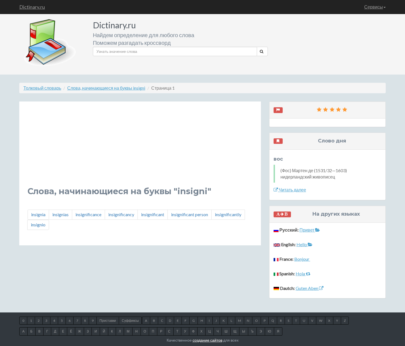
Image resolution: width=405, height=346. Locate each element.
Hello (302, 244)
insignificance (88, 214)
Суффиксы (130, 320)
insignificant (152, 214)
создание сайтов (207, 340)
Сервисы (373, 6)
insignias (60, 214)
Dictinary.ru (32, 7)
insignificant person (189, 214)
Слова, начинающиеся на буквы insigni (106, 87)
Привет (307, 229)
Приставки (107, 320)
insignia (38, 214)
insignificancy (121, 214)
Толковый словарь (42, 87)
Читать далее (292, 189)
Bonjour (302, 259)
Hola (301, 273)
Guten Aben (307, 288)
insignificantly (228, 214)
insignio (38, 224)
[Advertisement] (140, 148)
